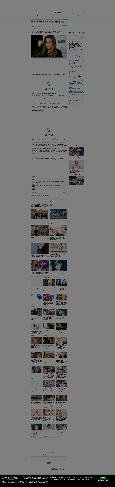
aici (23, 483)
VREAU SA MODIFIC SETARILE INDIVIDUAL (103, 481)
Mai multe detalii (11, 479)
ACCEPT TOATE (102, 477)
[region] (57, 481)
